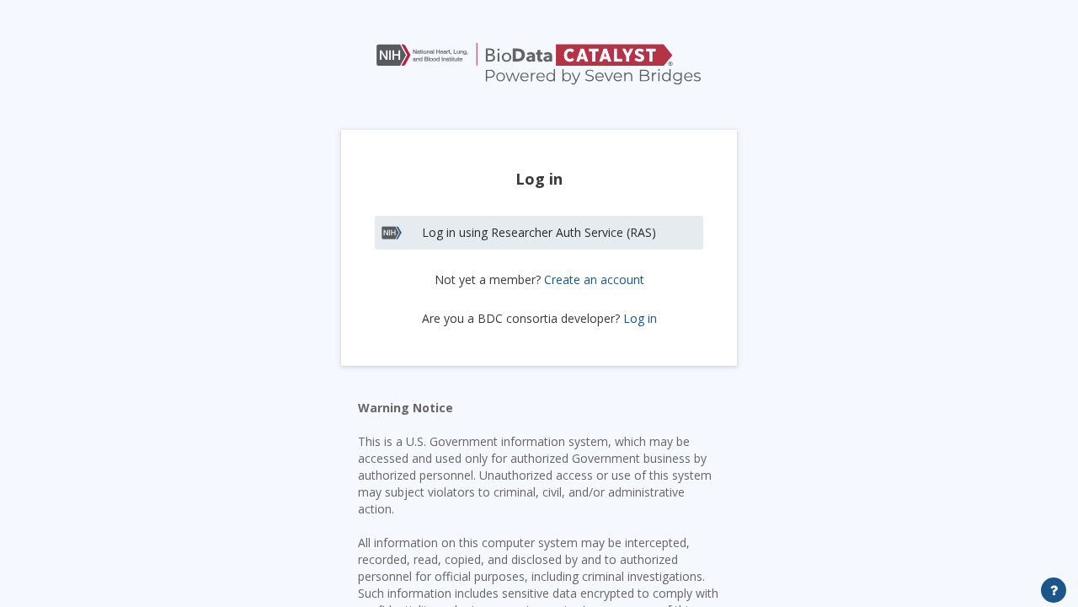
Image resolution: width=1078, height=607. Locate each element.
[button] (539, 65)
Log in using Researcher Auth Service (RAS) (539, 232)
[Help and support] (1053, 590)
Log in (640, 319)
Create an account (594, 279)
